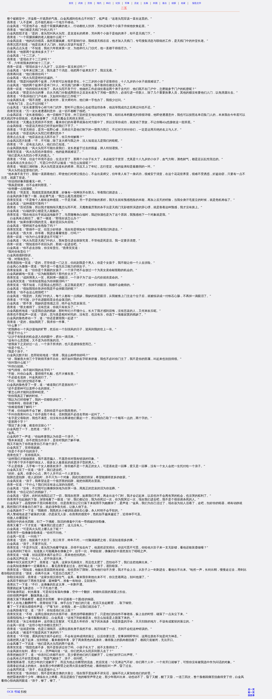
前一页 (251, 692)
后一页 (251, 689)
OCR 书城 (13, 691)
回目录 (251, 695)
